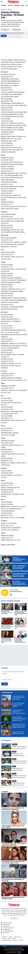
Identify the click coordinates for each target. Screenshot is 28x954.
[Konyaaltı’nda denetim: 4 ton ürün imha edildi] (7, 606)
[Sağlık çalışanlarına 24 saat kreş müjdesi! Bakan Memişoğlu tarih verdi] (21, 606)
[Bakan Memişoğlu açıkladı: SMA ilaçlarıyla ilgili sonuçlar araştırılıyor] (21, 634)
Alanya (3, 262)
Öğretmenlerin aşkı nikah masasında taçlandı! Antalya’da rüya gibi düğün (19, 784)
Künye (20, 940)
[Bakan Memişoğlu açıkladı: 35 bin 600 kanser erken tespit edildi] (7, 634)
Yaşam (14, 751)
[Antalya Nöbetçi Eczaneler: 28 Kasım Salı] (14, 33)
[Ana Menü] (1, 1)
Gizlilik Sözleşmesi (6, 940)
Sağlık (9, 9)
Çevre (14, 766)
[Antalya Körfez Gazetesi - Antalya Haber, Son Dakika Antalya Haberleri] (13, 2)
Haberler (3, 9)
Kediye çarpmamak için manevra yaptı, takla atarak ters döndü (19, 762)
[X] (14, 918)
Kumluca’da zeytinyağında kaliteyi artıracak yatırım (18, 755)
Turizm (4, 938)
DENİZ (3, 523)
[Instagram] (16, 918)
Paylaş (4, 35)
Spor (22, 5)
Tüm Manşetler (6, 929)
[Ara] (25, 2)
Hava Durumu (6, 924)
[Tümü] (26, 740)
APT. (15, 116)
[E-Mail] (11, 595)
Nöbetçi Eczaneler (7, 922)
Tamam (19, 952)
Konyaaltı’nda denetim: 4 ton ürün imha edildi (6, 612)
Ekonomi (16, 5)
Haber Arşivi (6, 932)
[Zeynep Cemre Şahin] (4, 592)
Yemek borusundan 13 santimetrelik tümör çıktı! (20, 627)
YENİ (2, 182)
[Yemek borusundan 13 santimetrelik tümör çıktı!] (21, 621)
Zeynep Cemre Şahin (15, 591)
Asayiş (14, 758)
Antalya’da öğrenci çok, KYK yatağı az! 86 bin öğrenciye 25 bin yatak (19, 747)
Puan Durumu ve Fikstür (8, 927)
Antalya (16, 60)
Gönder (4, 684)
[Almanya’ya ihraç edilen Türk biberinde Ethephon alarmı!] (7, 621)
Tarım (9, 938)
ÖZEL (22, 219)
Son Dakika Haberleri (8, 931)
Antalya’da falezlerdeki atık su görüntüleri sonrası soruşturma (17, 769)
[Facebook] (11, 918)
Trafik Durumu (6, 926)
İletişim (15, 940)
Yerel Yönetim (17, 936)
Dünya (14, 938)
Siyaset (10, 5)
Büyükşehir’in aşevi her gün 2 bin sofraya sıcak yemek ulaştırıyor (19, 777)
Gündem (3, 5)
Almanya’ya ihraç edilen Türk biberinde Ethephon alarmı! (7, 627)
